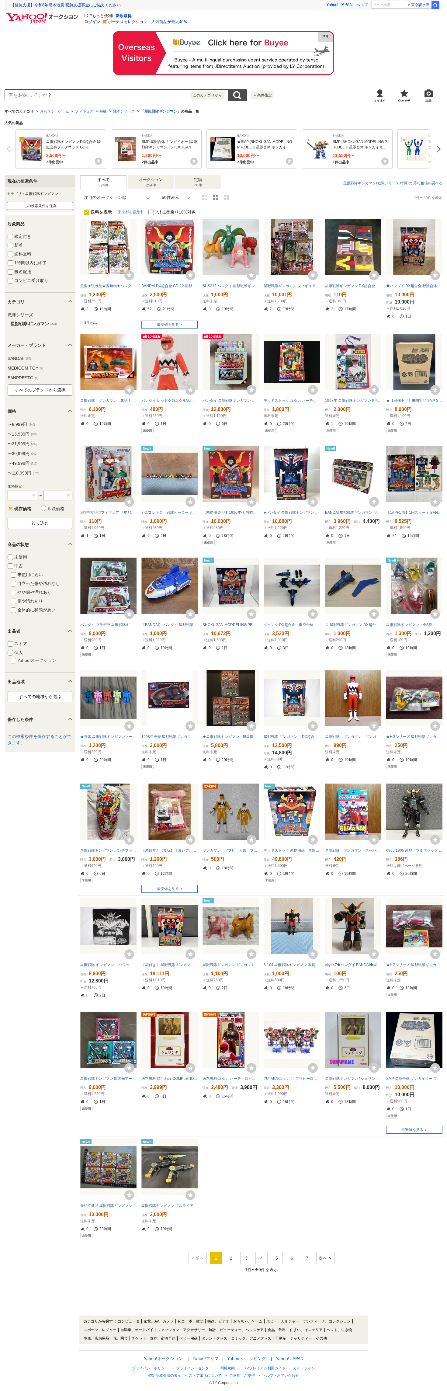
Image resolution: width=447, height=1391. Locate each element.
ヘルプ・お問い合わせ (280, 1375)
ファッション (168, 1330)
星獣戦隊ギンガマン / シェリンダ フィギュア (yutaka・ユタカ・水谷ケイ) (353, 1078)
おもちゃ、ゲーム (54, 111)
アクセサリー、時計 (199, 1330)
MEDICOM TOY (25, 368)
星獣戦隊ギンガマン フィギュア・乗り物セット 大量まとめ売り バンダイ (292, 286)
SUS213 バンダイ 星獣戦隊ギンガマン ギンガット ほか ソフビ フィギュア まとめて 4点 (231, 286)
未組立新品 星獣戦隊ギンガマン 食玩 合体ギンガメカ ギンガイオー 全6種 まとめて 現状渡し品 (108, 1206)
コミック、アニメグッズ (251, 1338)
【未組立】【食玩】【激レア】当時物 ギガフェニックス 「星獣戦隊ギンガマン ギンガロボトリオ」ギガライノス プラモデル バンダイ (169, 850)
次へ (437, 149)
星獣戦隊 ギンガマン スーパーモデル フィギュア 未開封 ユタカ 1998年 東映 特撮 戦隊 (353, 850)
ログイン (92, 21)
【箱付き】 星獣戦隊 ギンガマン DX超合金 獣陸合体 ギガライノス (169, 965)
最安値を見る (168, 324)
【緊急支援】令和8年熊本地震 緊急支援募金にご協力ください (66, 5)
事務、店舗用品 (96, 1338)
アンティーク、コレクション (327, 1321)
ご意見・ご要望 (242, 1375)
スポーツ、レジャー (100, 1330)
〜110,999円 (23, 473)
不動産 (280, 1338)
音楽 (181, 1321)
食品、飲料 (277, 1330)
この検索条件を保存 (40, 206)
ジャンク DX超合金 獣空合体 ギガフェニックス (292, 625)
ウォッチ (404, 100)
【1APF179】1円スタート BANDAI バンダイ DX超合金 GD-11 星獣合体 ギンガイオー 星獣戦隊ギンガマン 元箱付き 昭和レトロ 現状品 (414, 512)
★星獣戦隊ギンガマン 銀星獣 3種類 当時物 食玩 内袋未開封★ (231, 737)
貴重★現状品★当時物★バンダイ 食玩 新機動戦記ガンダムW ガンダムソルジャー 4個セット (108, 286)
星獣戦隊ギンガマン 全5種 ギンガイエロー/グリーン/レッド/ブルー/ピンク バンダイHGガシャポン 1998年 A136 (414, 625)
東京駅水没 (420, 5)
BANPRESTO (23, 377)
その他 (321, 1338)
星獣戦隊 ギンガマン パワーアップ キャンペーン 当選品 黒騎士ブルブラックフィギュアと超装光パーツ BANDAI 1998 (108, 965)
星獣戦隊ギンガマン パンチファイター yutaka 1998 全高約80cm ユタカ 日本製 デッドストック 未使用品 (108, 850)
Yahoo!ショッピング (246, 1358)
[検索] (435, 5)
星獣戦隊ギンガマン (160, 111)
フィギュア (84, 111)
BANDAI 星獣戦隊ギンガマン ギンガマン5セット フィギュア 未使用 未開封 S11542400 (353, 512)
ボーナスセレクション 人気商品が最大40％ (147, 21)
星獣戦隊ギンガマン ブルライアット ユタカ (169, 1206)
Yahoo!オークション (163, 1358)
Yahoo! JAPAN (339, 4)
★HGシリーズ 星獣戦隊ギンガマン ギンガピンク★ (414, 965)
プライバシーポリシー (150, 1368)
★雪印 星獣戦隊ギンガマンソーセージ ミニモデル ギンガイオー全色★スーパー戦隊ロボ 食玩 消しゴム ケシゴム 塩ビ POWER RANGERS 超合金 (108, 737)
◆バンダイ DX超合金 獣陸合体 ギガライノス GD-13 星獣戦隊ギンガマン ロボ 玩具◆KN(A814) (414, 286)
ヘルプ (362, 4)
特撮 (103, 111)
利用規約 (227, 1368)
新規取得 (124, 15)
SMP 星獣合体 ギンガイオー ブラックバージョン (414, 1078)
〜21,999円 (22, 443)
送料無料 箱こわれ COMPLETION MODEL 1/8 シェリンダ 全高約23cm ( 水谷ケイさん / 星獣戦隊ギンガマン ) (169, 1078)
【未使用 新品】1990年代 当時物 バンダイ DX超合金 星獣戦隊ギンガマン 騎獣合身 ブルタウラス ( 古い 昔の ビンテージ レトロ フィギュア (231, 512)
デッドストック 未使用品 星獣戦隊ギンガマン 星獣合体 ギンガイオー (292, 850)
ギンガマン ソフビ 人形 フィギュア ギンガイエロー (231, 850)
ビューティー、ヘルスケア (242, 1330)
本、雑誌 (196, 1321)
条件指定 (262, 95)
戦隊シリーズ (124, 111)
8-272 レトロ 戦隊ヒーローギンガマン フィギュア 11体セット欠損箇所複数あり (169, 512)
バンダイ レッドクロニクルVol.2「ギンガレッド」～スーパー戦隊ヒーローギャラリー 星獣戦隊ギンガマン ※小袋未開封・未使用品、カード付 (169, 400)
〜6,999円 (21, 424)
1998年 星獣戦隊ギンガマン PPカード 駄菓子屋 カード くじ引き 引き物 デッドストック (353, 400)
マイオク (380, 100)
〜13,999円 (22, 434)
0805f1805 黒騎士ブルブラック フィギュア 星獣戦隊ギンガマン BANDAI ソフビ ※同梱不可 (414, 850)
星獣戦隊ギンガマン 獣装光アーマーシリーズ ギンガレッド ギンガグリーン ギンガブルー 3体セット (108, 1078)
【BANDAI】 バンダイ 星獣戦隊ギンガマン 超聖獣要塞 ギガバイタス (169, 625)
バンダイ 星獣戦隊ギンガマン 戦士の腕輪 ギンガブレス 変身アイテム (231, 400)
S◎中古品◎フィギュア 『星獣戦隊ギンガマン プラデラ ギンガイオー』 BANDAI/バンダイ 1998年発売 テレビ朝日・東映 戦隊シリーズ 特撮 (108, 512)
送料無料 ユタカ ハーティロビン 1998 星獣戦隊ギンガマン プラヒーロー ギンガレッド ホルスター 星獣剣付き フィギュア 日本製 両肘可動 (231, 1078)
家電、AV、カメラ (159, 1321)
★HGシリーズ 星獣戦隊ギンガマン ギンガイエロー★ (414, 737)
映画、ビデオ (218, 1321)
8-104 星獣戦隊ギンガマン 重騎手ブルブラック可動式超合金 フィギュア (292, 965)
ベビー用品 (188, 1338)
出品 (428, 100)
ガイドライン (304, 1368)
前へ (10, 149)
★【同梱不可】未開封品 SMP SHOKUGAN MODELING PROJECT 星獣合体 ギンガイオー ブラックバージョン (414, 400)
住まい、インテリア (306, 1330)
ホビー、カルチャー (282, 1321)
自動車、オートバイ (136, 1330)
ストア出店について (205, 1375)
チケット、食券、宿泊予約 (153, 1338)
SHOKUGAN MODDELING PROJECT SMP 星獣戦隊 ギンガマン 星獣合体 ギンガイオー (231, 625)
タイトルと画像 (204, 197)
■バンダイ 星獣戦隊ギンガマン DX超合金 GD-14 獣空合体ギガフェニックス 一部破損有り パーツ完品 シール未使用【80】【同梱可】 (292, 512)
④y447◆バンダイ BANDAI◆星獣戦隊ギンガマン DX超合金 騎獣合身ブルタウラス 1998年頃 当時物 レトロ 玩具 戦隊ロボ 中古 (353, 965)
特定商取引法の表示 (164, 1375)
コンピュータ (129, 1321)
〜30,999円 (22, 453)
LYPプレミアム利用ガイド (264, 1368)
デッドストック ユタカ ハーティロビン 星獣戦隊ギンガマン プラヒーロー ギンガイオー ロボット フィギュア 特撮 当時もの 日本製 (292, 400)
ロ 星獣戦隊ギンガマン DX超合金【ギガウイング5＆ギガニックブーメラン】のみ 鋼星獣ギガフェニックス (353, 625)
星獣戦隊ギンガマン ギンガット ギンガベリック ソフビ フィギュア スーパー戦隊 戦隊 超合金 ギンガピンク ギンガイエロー (231, 965)
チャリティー (301, 1338)
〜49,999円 (22, 463)
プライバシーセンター (194, 1368)
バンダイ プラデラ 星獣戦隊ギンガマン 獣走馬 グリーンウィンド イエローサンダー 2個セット (108, 625)
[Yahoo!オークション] (43, 15)
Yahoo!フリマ (205, 1358)
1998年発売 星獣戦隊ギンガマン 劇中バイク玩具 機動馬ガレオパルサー (169, 737)
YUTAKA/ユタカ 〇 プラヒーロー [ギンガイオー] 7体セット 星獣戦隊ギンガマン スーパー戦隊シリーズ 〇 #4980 (292, 1078)
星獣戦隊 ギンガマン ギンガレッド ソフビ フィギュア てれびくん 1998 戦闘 (353, 737)
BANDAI (19, 358)
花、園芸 (120, 1338)
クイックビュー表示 (226, 197)
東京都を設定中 (131, 212)
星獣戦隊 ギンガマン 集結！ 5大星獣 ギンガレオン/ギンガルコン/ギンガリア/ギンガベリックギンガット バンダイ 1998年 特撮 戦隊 (108, 400)
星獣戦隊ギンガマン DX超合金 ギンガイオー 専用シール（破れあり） (353, 286)
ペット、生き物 (339, 1330)
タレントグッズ (214, 1338)
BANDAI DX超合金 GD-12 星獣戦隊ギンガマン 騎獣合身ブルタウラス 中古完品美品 (169, 286)
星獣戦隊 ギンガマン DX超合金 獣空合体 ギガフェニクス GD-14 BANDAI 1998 (292, 737)
